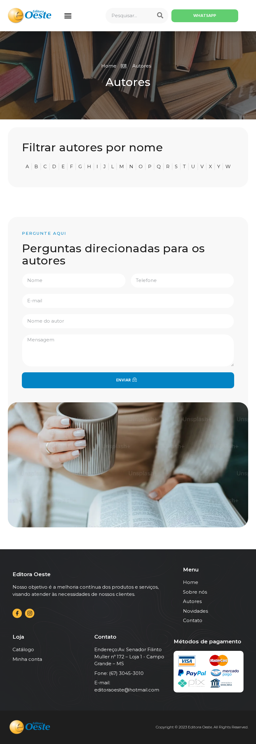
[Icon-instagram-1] (29, 613)
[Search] (160, 15)
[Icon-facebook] (17, 613)
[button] (68, 16)
